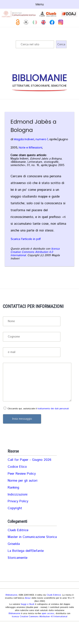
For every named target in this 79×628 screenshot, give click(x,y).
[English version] (43, 22)
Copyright (15, 508)
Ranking (13, 487)
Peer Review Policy (22, 473)
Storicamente (17, 557)
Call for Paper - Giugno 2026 (29, 459)
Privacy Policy (18, 501)
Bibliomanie (11, 595)
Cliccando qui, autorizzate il (38, 408)
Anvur (28, 598)
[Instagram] (60, 22)
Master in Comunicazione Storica (32, 537)
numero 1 (41, 139)
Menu (39, 4)
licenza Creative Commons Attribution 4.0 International (35, 252)
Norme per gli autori (22, 480)
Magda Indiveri (24, 139)
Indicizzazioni (17, 494)
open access (48, 613)
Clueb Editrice (18, 530)
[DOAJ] (69, 14)
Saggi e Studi (27, 604)
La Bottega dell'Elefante (26, 551)
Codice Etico (17, 466)
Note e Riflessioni (30, 147)
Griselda (14, 544)
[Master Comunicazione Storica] (18, 14)
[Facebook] (52, 22)
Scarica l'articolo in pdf (26, 239)
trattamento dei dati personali (53, 408)
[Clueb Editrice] (48, 14)
